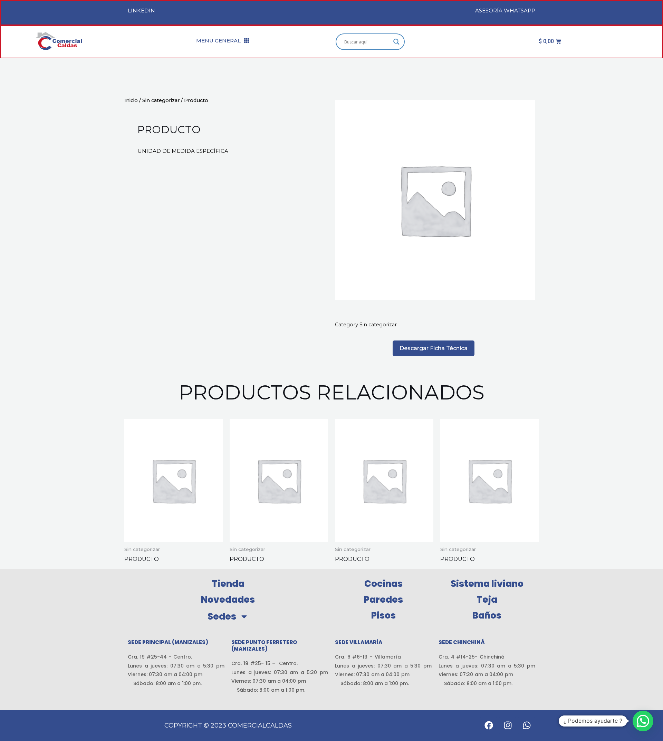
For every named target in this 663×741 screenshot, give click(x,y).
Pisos (383, 615)
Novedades (228, 599)
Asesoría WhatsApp (505, 10)
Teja (487, 599)
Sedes (222, 616)
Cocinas (383, 583)
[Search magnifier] (396, 42)
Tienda (228, 583)
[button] (643, 721)
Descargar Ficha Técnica (434, 348)
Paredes (383, 599)
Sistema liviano (487, 583)
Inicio (131, 100)
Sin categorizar (161, 100)
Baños (486, 615)
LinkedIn (141, 10)
